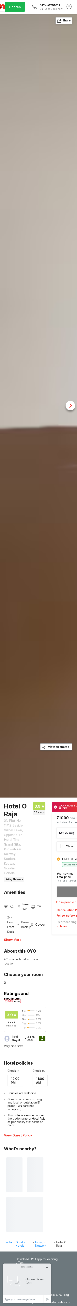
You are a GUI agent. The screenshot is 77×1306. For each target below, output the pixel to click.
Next (70, 405)
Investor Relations (58, 1302)
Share (66, 20)
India (9, 1242)
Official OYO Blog (57, 1294)
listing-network (40, 1243)
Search (15, 7)
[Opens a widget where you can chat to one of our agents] (27, 1283)
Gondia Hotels (20, 1243)
